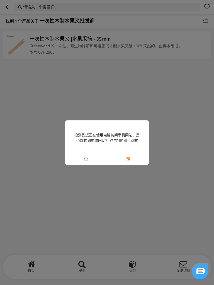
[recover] (200, 271)
